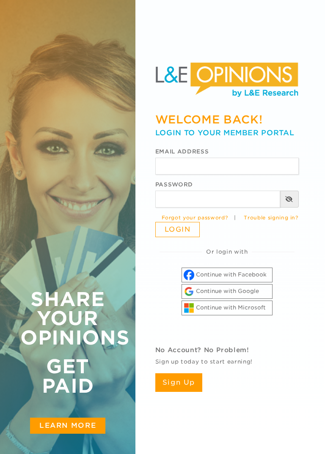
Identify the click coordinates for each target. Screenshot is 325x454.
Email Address (182, 151)
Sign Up (178, 382)
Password (174, 184)
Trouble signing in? (271, 218)
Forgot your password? (195, 218)
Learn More (67, 425)
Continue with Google (226, 291)
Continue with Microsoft (230, 307)
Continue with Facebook (230, 274)
